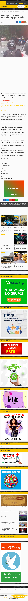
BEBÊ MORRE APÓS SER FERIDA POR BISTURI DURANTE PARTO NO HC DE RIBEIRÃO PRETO (6, 265)
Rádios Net (13, 591)
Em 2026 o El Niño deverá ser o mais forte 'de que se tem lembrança (7, 247)
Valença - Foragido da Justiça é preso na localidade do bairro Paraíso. (6, 229)
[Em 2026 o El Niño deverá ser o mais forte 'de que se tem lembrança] (7, 238)
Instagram (12, 589)
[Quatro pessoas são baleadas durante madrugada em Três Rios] (20, 220)
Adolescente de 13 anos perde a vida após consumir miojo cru (20, 265)
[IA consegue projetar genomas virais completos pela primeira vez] (20, 238)
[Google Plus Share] (10, 200)
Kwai (21, 589)
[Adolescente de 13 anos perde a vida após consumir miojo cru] (20, 257)
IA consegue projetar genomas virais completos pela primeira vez (20, 247)
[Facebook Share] (4, 200)
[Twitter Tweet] (7, 200)
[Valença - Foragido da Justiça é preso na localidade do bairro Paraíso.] (7, 220)
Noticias (3, 216)
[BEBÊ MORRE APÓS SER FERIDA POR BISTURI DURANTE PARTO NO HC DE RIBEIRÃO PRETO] (7, 257)
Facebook (2, 589)
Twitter (7, 589)
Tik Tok (25, 589)
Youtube (17, 589)
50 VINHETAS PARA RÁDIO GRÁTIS (8, 511)
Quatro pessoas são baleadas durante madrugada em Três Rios (20, 229)
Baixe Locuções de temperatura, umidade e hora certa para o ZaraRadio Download (9, 529)
